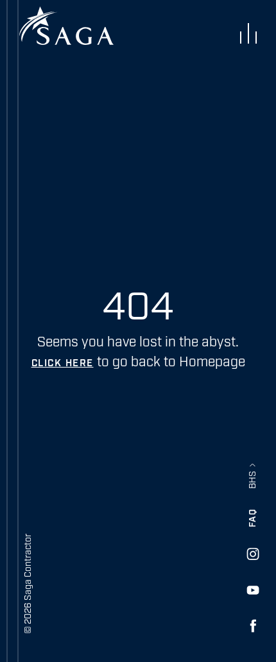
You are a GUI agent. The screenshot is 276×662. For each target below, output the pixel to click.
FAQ (253, 518)
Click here (62, 363)
